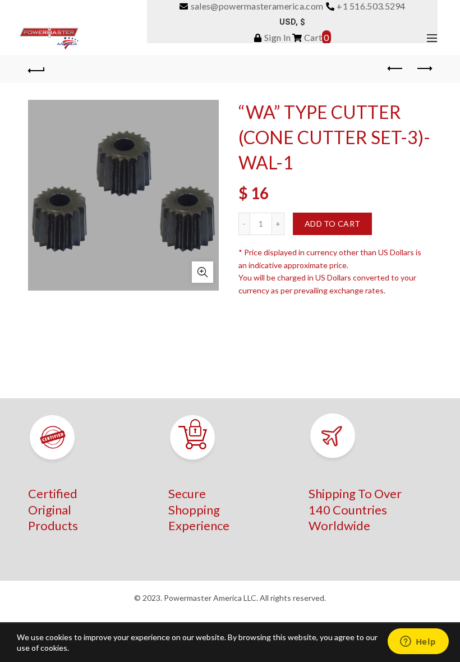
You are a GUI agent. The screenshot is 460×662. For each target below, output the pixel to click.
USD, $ (292, 21)
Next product (424, 69)
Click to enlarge (202, 272)
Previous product (395, 69)
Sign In (277, 37)
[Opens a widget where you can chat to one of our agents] (418, 642)
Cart (315, 37)
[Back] (36, 69)
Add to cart (332, 223)
